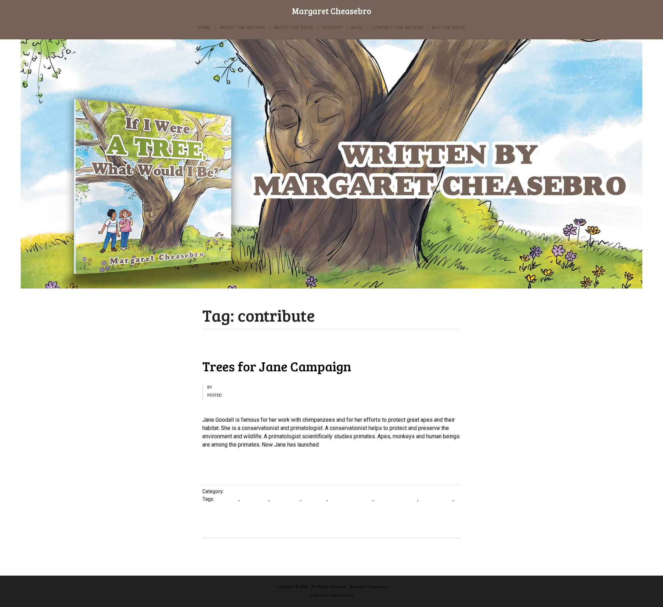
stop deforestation (396, 499)
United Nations (218, 507)
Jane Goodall (285, 499)
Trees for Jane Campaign (276, 366)
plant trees (315, 499)
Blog (230, 492)
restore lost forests (351, 499)
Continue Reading (223, 464)
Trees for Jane (436, 499)
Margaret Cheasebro (331, 11)
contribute (227, 499)
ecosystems (254, 499)
